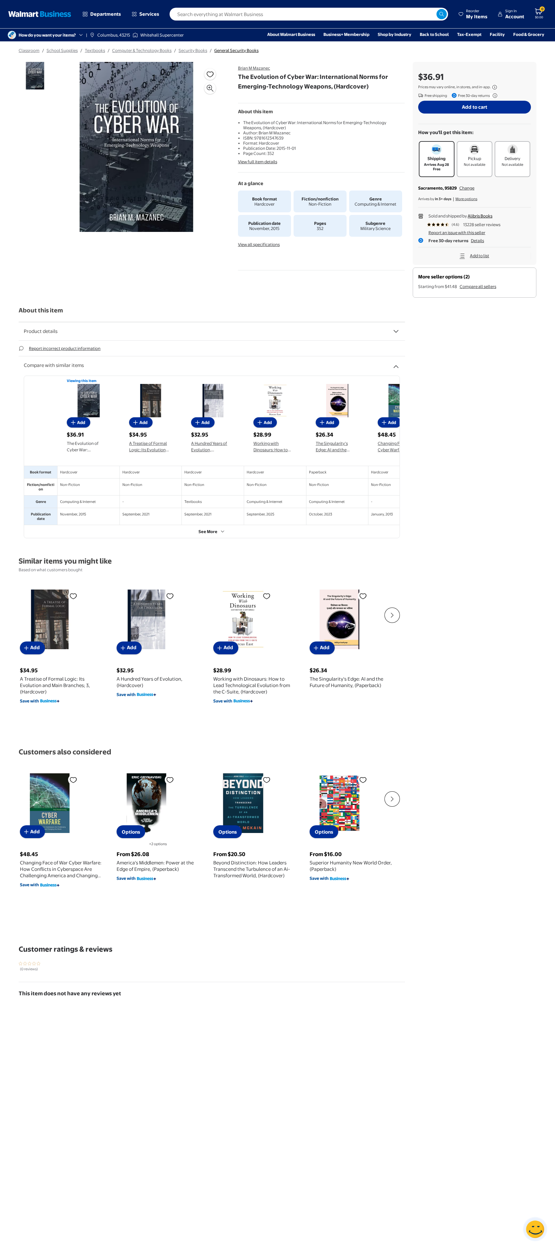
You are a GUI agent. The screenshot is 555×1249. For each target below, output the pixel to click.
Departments (105, 14)
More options (466, 199)
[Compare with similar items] (396, 364)
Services (149, 14)
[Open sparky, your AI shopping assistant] (535, 1229)
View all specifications (259, 244)
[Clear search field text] (431, 14)
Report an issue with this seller (456, 232)
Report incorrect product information (65, 348)
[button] (472, 14)
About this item (41, 310)
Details (477, 240)
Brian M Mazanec (254, 68)
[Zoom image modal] (210, 88)
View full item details (257, 161)
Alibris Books (480, 215)
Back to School (434, 34)
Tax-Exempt (469, 34)
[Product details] (396, 331)
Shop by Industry (394, 34)
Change (466, 188)
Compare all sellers (478, 286)
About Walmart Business (291, 34)
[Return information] (494, 95)
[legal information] (494, 87)
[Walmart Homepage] (40, 14)
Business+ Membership (346, 34)
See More (207, 531)
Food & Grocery (528, 34)
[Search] (441, 14)
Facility (497, 34)
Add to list (479, 255)
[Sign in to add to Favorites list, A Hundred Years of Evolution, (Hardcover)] (170, 596)
